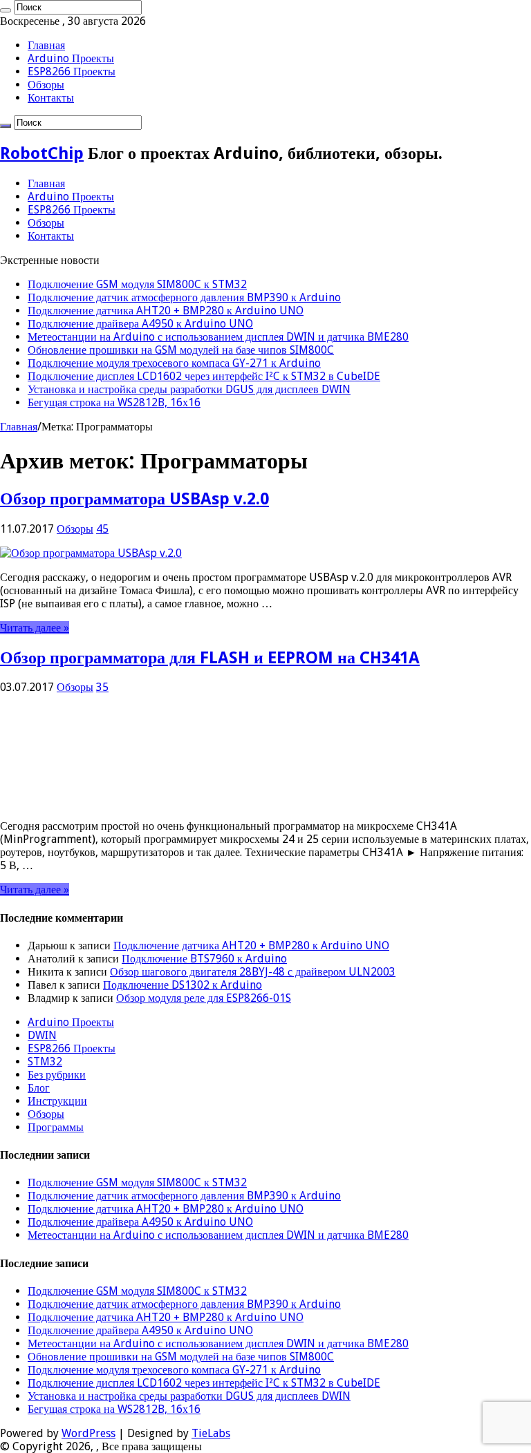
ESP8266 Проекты (71, 71)
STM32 (45, 1061)
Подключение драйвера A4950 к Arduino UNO (140, 323)
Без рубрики (57, 1074)
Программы (56, 1127)
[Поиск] (5, 10)
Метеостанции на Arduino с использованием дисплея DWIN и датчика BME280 (218, 336)
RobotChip (42, 153)
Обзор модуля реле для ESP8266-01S (203, 998)
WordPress (88, 1433)
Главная (46, 45)
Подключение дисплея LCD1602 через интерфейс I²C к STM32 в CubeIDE (204, 376)
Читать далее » (34, 627)
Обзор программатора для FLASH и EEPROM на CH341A (210, 657)
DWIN (42, 1035)
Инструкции (57, 1101)
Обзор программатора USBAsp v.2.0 (134, 499)
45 (102, 528)
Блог (39, 1087)
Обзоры (46, 84)
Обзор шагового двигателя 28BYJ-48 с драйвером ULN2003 (252, 971)
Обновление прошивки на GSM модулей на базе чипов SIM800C (181, 350)
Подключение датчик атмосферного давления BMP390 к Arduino (184, 297)
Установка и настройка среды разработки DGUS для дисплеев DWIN (189, 389)
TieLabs (211, 1433)
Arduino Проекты (71, 58)
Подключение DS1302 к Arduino (182, 984)
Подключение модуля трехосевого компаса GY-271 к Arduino (174, 363)
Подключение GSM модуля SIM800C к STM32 (137, 284)
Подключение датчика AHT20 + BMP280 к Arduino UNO (166, 310)
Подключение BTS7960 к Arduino (204, 958)
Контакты (51, 97)
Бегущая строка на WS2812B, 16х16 (114, 402)
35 (102, 687)
